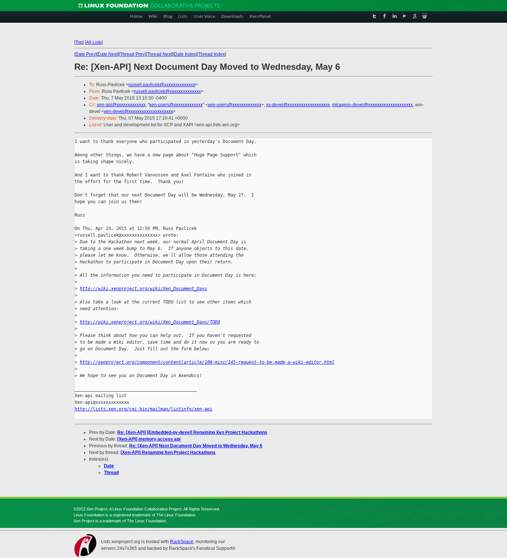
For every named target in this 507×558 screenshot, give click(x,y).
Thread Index (211, 54)
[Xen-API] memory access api (148, 439)
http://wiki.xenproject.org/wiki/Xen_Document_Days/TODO (150, 322)
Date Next (108, 54)
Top (79, 42)
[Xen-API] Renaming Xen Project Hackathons (168, 452)
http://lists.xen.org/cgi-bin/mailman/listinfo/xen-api (143, 409)
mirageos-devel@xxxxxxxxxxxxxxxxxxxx (372, 104)
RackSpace (181, 541)
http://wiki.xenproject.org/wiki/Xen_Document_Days (143, 288)
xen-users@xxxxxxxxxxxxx (176, 104)
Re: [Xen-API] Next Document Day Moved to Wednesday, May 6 (195, 445)
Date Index (185, 54)
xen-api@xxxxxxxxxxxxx (121, 104)
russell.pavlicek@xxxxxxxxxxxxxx (161, 84)
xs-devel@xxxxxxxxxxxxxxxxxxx (298, 104)
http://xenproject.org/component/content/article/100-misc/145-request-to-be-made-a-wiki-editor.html (207, 362)
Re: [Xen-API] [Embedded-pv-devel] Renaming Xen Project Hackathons (192, 432)
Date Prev (85, 54)
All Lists (94, 42)
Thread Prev (132, 54)
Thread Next (159, 54)
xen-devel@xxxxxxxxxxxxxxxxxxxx (138, 111)
